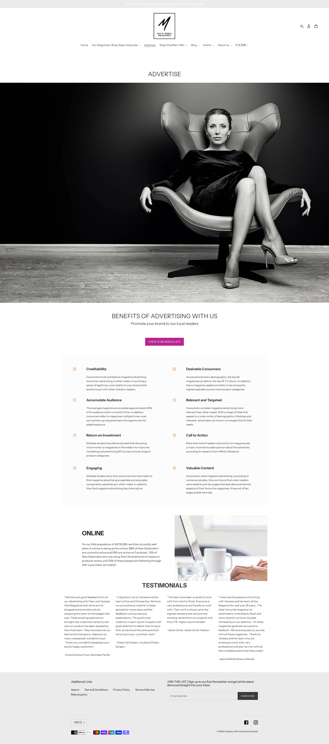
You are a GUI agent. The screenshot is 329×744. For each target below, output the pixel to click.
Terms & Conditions (96, 689)
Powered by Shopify (248, 731)
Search (75, 689)
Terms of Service (145, 689)
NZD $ (78, 722)
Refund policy (79, 694)
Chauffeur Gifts (231, 731)
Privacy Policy (121, 689)
